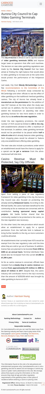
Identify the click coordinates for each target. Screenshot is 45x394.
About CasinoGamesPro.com (22, 314)
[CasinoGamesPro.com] (7, 4)
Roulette (31, 336)
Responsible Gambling (22, 326)
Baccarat (4, 336)
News (9, 11)
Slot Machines (34, 334)
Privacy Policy (14, 322)
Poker (22, 336)
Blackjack (11, 336)
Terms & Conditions (29, 322)
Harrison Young (6, 22)
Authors (38, 318)
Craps (17, 336)
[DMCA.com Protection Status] (28, 356)
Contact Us (28, 318)
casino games (16, 334)
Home (3, 11)
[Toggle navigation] (41, 4)
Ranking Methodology (12, 318)
